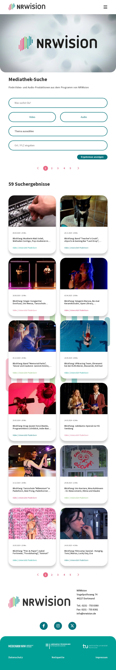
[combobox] (58, 103)
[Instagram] (58, 625)
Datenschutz (15, 657)
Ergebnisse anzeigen (92, 157)
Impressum (102, 657)
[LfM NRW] (58, 646)
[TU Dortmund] (95, 646)
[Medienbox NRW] (20, 646)
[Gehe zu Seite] (78, 168)
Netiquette (58, 657)
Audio (84, 117)
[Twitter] (72, 625)
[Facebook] (44, 625)
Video (32, 117)
